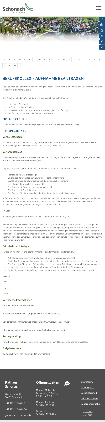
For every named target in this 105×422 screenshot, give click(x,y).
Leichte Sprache (89, 398)
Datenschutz (87, 387)
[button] (102, 25)
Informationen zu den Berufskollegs (19, 305)
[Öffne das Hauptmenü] (98, 8)
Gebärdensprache (90, 404)
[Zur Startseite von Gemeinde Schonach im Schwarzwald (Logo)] (18, 8)
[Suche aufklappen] (102, 19)
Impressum (87, 382)
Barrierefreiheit (89, 393)
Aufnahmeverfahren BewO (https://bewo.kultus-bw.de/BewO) (31, 313)
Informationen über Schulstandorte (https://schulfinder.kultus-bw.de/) (35, 330)
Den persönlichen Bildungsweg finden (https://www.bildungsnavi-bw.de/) (37, 322)
